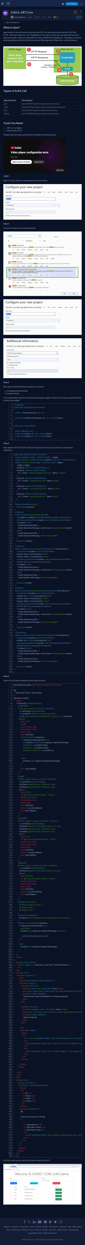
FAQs (8, 1230)
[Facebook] (24, 1222)
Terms (32, 1227)
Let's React (52, 1230)
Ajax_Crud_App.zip (12, 22)
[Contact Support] (60, 1222)
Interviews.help (74, 1230)
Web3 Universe (62, 1230)
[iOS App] (55, 1222)
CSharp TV (37, 1230)
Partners (45, 1227)
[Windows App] (45, 1222)
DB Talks (45, 1230)
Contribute (72, 4)
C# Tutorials (53, 1227)
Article (79, 17)
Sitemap (24, 1230)
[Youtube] (40, 1222)
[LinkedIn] (34, 1222)
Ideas (69, 1227)
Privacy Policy (24, 1227)
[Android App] (50, 1222)
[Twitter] (29, 1222)
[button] (81, 4)
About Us (7, 1227)
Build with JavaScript (50, 1233)
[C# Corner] (8, 3)
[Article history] (29, 17)
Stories (30, 1230)
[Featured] (75, 13)
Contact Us (15, 1227)
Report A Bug (76, 1227)
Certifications (15, 1230)
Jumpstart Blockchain (35, 1233)
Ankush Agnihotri (20, 17)
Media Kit (38, 1227)
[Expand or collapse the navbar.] (2, 3)
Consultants (62, 1227)
